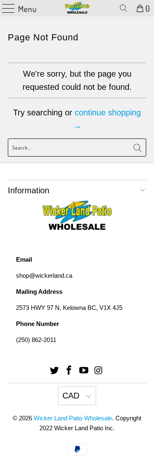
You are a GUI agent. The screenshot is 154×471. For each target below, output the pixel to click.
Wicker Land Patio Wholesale (73, 418)
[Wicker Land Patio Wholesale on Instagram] (98, 371)
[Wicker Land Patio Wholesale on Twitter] (54, 371)
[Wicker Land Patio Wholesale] (77, 8)
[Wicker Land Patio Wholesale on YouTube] (84, 371)
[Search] (123, 8)
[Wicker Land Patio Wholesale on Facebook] (69, 371)
